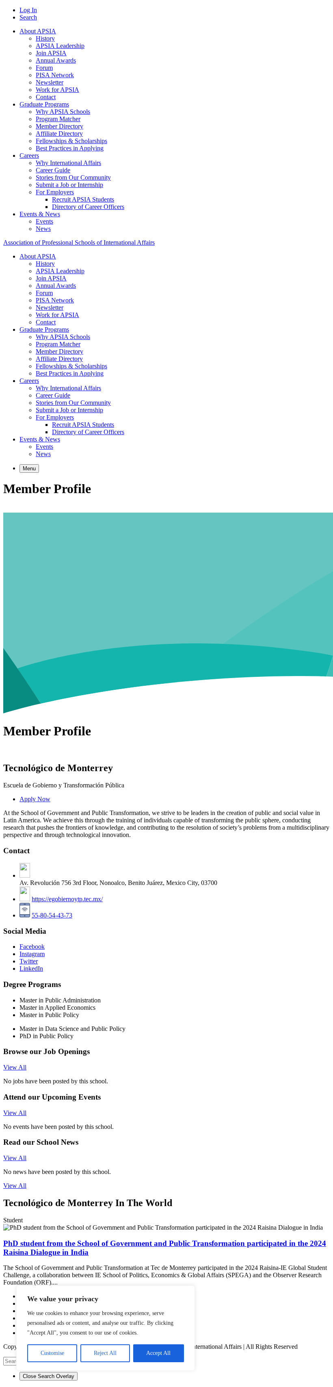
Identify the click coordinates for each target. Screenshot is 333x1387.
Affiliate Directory (59, 133)
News (43, 228)
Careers (29, 155)
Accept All (158, 1353)
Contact (46, 96)
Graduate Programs (44, 104)
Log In (28, 10)
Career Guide (53, 170)
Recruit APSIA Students (83, 199)
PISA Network (55, 75)
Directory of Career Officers (88, 206)
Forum (44, 67)
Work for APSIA (57, 89)
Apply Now (34, 799)
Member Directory (59, 126)
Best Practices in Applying (70, 148)
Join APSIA (51, 53)
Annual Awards (56, 60)
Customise (52, 1353)
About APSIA (37, 31)
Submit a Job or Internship (69, 184)
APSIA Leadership (60, 45)
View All (14, 1067)
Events (44, 221)
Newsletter (49, 82)
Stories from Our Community (73, 177)
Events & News (39, 214)
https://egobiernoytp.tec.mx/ (67, 899)
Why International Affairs (68, 162)
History (45, 38)
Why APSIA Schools (63, 111)
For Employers (55, 192)
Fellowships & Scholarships (71, 140)
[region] (105, 1328)
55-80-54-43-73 (52, 915)
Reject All (105, 1353)
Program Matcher (58, 118)
